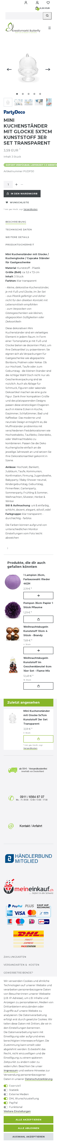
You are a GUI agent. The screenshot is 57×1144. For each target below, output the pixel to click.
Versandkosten (31, 209)
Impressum (11, 1070)
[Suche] (47, 15)
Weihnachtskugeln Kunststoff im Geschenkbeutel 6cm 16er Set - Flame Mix (37, 664)
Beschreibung (15, 221)
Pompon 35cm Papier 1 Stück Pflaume (38, 605)
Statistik (14, 1090)
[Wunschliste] (48, 2)
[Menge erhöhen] (16, 184)
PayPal (13, 1102)
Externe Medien (19, 1094)
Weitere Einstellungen (17, 1111)
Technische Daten (18, 229)
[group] (13, 610)
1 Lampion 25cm (36, 579)
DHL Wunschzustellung (24, 1098)
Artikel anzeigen (38, 595)
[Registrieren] (37, 2)
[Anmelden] (26, 2)
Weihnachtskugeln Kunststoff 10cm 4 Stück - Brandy (35, 631)
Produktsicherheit (19, 244)
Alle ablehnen (28, 1128)
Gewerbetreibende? (18, 972)
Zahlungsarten (15, 957)
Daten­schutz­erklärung (38, 1079)
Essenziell (15, 1085)
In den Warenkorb (24, 193)
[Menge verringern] (22, 184)
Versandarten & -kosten (21, 964)
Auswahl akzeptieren (28, 1136)
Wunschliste (19, 202)
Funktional (15, 1107)
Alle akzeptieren (28, 1119)
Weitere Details (17, 237)
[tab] (15, 222)
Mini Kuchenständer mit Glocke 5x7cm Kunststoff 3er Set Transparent (36, 717)
